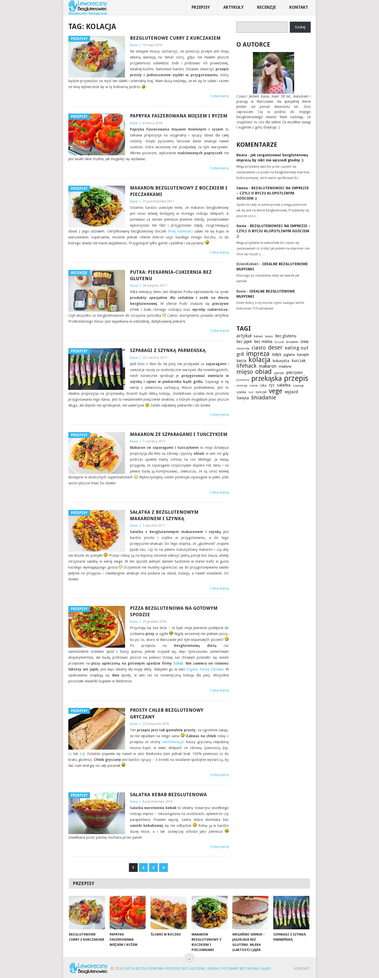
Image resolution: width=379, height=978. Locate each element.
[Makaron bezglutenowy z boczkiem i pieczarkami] (210, 912)
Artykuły (233, 7)
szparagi (298, 385)
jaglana (289, 355)
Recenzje (266, 7)
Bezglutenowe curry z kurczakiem (175, 38)
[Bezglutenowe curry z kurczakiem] (87, 912)
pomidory (242, 380)
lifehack (246, 365)
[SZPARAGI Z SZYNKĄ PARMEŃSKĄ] (291, 912)
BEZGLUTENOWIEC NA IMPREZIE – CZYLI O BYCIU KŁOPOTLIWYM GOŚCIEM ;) (272, 193)
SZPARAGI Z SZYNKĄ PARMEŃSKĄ (168, 350)
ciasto (259, 347)
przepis (296, 378)
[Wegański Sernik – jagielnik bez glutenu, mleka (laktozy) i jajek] (250, 912)
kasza (241, 360)
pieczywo (294, 372)
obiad (263, 371)
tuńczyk (261, 392)
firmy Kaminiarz (180, 231)
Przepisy (201, 7)
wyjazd (291, 391)
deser (275, 347)
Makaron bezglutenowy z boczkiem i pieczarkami (178, 191)
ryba (263, 385)
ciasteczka (242, 348)
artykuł (243, 335)
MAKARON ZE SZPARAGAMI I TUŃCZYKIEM (178, 434)
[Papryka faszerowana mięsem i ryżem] (128, 912)
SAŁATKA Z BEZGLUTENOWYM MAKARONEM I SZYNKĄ (164, 515)
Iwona (242, 188)
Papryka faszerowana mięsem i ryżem (178, 115)
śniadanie (263, 397)
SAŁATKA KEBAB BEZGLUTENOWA (168, 794)
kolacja (259, 359)
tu (70, 754)
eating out (297, 347)
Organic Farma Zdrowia (204, 669)
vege (275, 390)
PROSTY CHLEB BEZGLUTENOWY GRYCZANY (166, 713)
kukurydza (281, 361)
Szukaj (300, 27)
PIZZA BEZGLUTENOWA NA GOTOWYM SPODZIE (174, 611)
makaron (267, 366)
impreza (257, 353)
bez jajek (244, 341)
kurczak (299, 360)
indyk (276, 354)
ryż (272, 385)
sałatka (284, 385)
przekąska (266, 378)
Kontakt (298, 7)
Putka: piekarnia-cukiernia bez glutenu (171, 275)
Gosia (241, 226)
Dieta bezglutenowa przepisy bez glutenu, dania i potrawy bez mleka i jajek (197, 968)
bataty (269, 336)
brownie (292, 342)
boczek (279, 342)
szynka (241, 392)
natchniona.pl (172, 742)
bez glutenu (285, 336)
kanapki (303, 355)
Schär (178, 663)
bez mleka (263, 341)
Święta (242, 398)
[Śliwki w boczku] (169, 912)
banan (258, 336)
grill (240, 354)
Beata (241, 155)
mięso (244, 371)
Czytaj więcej (219, 96)
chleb (304, 342)
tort (251, 392)
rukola (254, 385)
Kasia (134, 45)
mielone (285, 366)
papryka (279, 373)
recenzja (241, 385)
